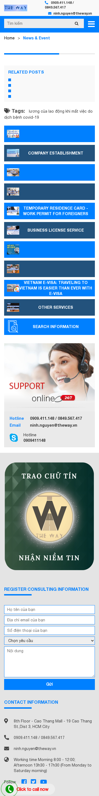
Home (9, 38)
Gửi (49, 684)
